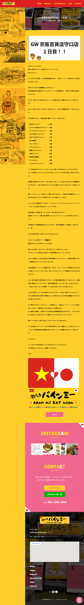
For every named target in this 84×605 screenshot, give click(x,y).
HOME (32, 566)
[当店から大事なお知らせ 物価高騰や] (37, 449)
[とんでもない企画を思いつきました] (49, 449)
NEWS (70, 3)
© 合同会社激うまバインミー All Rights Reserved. (54, 599)
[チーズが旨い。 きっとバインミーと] (72, 449)
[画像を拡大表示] (53, 408)
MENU (39, 3)
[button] (54, 414)
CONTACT (78, 3)
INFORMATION (60, 3)
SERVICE (47, 3)
